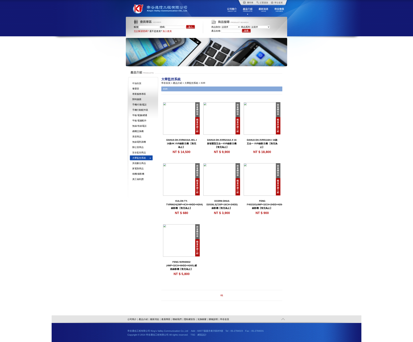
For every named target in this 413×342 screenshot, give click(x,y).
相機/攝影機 (138, 174)
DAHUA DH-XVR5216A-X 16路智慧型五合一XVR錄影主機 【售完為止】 (222, 143)
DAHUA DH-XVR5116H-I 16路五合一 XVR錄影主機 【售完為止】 (262, 143)
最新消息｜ (155, 319)
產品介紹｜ (144, 319)
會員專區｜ (167, 319)
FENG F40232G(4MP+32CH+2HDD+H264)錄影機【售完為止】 (265, 204)
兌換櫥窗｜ (203, 319)
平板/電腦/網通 (139, 115)
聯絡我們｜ (178, 319)
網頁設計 (201, 334)
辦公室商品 (138, 147)
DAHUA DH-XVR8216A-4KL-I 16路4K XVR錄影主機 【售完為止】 (181, 143)
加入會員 (167, 31)
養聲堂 (135, 88)
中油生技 (136, 83)
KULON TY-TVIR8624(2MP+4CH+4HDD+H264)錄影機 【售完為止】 (184, 204)
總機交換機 (138, 131)
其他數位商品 (139, 163)
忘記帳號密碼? (141, 31)
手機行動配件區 (140, 110)
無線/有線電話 (139, 126)
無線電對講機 (139, 142)
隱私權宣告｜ (190, 319)
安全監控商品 (139, 152)
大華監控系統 (139, 158)
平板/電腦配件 (139, 120)
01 (222, 295)
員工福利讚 (138, 179)
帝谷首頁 (224, 319)
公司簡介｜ (133, 319)
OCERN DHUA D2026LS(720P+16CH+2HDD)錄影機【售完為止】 (222, 204)
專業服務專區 (139, 94)
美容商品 (136, 136)
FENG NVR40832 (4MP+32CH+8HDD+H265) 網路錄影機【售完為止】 (181, 265)
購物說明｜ (214, 319)
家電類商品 (138, 168)
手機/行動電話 (139, 104)
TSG (193, 334)
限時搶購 (136, 99)
